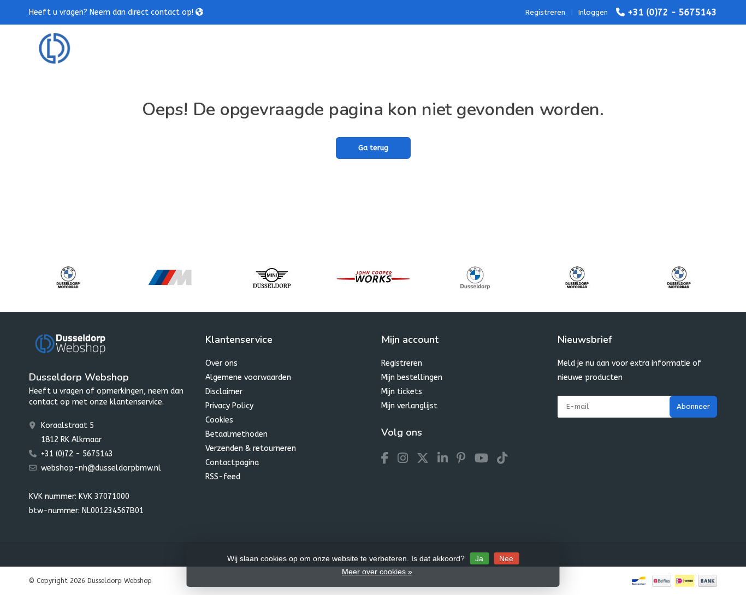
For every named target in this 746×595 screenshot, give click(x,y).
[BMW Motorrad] (67, 277)
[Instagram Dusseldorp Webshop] (407, 460)
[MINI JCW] (373, 277)
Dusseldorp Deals (453, 49)
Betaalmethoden (236, 434)
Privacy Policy (229, 405)
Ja (479, 558)
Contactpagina (232, 462)
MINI (255, 49)
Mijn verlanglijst (409, 405)
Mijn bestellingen (411, 377)
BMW (213, 49)
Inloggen (593, 12)
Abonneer (693, 406)
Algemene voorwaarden (248, 377)
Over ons (221, 363)
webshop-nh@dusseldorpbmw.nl (101, 468)
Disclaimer (223, 391)
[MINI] (271, 277)
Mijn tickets (401, 391)
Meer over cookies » (377, 571)
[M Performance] (169, 277)
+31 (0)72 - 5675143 (672, 12)
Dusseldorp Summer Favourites (343, 49)
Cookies (219, 420)
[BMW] (474, 277)
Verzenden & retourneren (250, 448)
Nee (506, 558)
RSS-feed (222, 476)
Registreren (545, 12)
